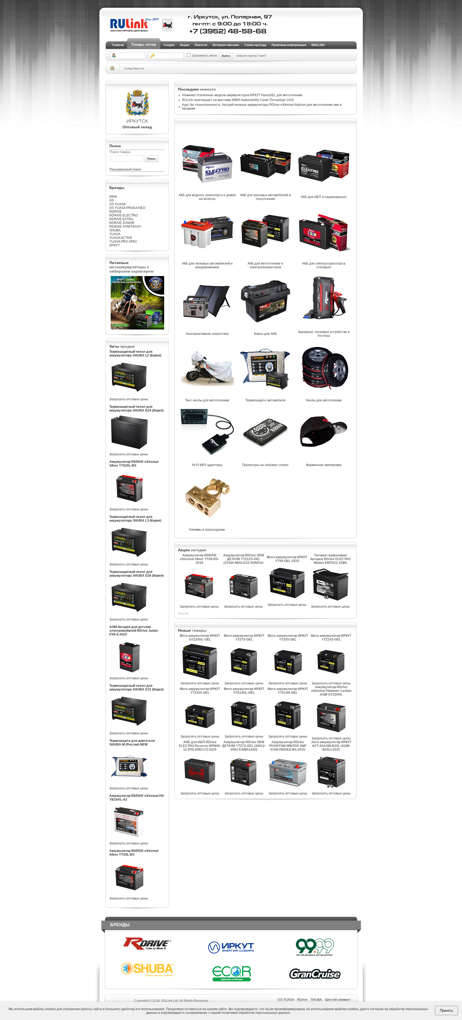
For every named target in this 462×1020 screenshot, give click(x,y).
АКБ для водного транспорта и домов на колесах (207, 197)
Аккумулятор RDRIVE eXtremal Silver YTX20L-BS (133, 463)
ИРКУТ (114, 245)
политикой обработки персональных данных (256, 1013)
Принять (446, 1011)
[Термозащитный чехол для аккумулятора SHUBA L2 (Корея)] (129, 396)
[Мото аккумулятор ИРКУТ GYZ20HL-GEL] (200, 680)
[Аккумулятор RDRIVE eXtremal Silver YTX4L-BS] (129, 895)
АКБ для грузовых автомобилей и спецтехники (265, 197)
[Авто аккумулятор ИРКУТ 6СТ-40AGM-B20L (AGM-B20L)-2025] (331, 790)
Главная (118, 44)
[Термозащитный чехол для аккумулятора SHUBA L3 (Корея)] (129, 561)
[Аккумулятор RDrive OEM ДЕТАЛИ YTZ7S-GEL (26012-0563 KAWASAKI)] (244, 790)
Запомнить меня (204, 55)
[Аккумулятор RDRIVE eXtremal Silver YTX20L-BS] (129, 506)
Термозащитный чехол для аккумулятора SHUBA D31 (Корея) (136, 687)
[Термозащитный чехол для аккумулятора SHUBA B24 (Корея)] (129, 451)
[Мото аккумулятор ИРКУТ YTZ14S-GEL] (331, 680)
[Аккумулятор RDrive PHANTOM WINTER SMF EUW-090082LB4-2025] (288, 790)
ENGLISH (318, 44)
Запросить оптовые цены (128, 399)
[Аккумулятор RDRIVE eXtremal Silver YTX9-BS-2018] (199, 604)
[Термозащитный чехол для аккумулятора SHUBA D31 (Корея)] (129, 730)
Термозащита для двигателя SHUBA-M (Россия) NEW (132, 742)
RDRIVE (115, 212)
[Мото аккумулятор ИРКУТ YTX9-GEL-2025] (287, 602)
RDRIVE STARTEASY (125, 226)
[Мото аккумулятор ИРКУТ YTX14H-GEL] (288, 733)
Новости (201, 44)
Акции (184, 44)
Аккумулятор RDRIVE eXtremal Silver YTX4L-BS (133, 852)
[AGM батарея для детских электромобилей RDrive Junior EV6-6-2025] (129, 675)
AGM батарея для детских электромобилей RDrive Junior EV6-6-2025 (133, 630)
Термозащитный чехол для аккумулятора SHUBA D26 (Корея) (136, 573)
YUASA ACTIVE (120, 238)
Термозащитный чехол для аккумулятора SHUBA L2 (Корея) (135, 353)
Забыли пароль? (247, 55)
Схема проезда (255, 44)
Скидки (169, 44)
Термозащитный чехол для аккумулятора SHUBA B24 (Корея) (136, 408)
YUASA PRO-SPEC (123, 241)
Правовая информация (289, 44)
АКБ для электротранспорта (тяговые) (323, 265)
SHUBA (115, 230)
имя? (262, 55)
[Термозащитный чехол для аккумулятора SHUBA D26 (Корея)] (129, 616)
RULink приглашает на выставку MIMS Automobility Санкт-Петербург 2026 (238, 100)
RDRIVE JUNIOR (121, 223)
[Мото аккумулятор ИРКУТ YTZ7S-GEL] (244, 680)
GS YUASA (117, 204)
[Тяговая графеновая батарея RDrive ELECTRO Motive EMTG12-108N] (330, 604)
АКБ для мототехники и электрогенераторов (265, 265)
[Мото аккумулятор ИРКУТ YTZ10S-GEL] (200, 733)
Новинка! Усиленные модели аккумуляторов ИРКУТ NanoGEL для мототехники (242, 95)
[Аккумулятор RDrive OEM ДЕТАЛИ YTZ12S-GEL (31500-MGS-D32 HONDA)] (244, 604)
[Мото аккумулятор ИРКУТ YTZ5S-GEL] (288, 680)
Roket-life (183, 613)
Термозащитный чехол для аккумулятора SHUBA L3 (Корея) (135, 518)
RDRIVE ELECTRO (123, 215)
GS (111, 200)
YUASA (114, 234)
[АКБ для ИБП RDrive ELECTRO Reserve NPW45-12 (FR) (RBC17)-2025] (200, 790)
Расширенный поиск (125, 169)
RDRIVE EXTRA (121, 219)
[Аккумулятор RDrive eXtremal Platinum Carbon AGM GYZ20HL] (331, 735)
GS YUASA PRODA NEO (127, 208)
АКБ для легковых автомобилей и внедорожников (207, 265)
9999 (113, 197)
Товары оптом (143, 44)
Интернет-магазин (226, 44)
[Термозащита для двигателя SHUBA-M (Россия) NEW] (129, 785)
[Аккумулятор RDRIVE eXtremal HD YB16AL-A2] (129, 840)
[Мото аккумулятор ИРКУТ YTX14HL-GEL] (244, 733)
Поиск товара (120, 152)
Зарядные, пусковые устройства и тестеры (324, 334)
